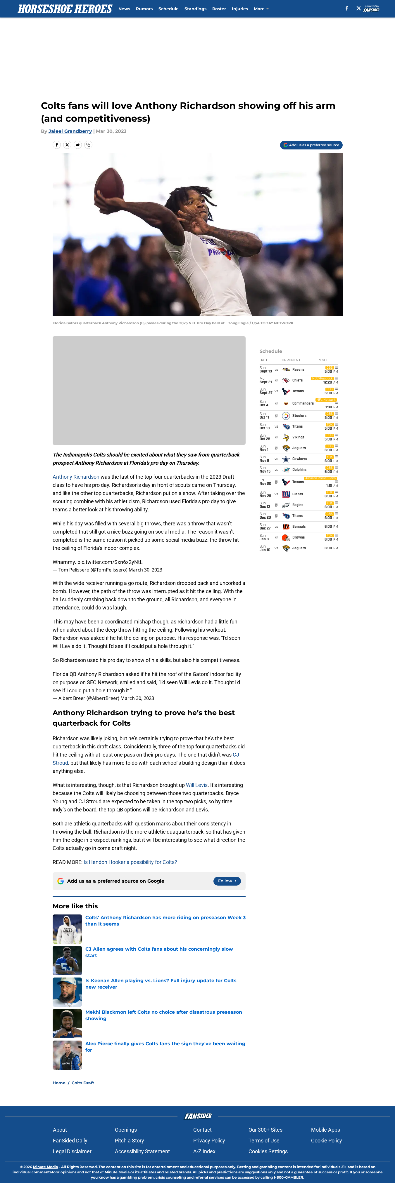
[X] (358, 8)
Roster (219, 8)
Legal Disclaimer (72, 1151)
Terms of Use (264, 1140)
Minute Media (45, 1167)
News (124, 8)
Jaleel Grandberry (70, 131)
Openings (126, 1130)
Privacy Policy (209, 1140)
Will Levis (197, 785)
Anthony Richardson (76, 477)
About (60, 1130)
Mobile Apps (325, 1130)
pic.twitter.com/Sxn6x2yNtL (110, 562)
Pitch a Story (129, 1140)
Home (59, 1083)
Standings (195, 8)
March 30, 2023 (145, 570)
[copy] (88, 145)
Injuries (240, 8)
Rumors (144, 8)
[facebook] (347, 8)
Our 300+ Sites (265, 1130)
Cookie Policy (326, 1140)
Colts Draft (83, 1083)
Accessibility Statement (142, 1151)
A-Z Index (204, 1151)
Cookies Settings (268, 1151)
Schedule (168, 8)
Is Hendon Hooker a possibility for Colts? (130, 862)
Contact (202, 1130)
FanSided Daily (70, 1140)
